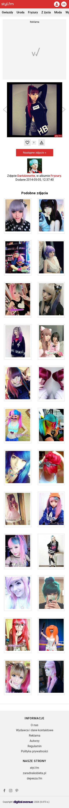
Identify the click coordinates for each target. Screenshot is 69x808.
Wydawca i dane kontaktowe (34, 730)
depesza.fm (34, 778)
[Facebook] (4, 791)
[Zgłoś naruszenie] (41, 142)
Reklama (34, 735)
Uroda (20, 12)
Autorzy (35, 741)
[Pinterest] (17, 791)
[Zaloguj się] (56, 4)
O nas (34, 725)
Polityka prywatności (34, 751)
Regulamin (35, 746)
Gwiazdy (7, 12)
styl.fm (34, 768)
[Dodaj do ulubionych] (27, 142)
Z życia (46, 12)
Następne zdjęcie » (34, 152)
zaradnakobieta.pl (34, 773)
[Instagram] (10, 791)
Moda (58, 12)
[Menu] (64, 4)
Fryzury (33, 12)
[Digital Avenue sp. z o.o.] (23, 802)
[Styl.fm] (9, 4)
